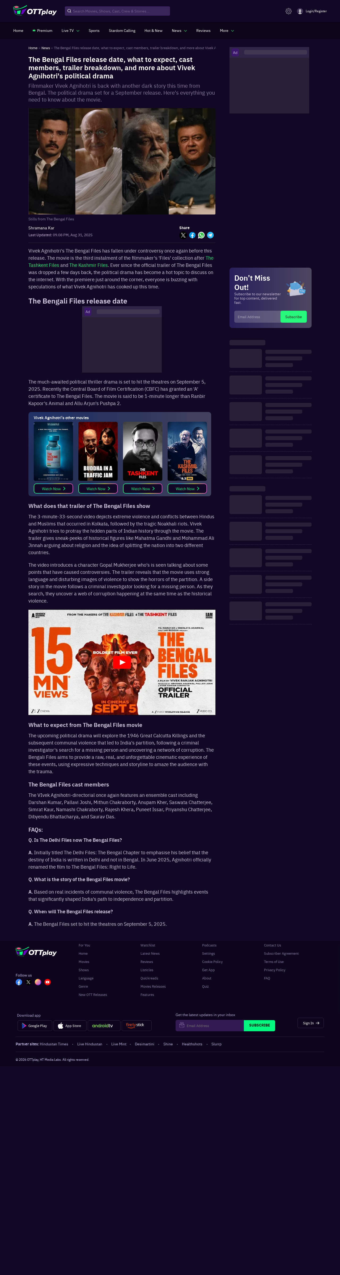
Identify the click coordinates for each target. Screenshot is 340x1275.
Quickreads (149, 978)
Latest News (150, 953)
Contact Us (272, 945)
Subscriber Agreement (281, 953)
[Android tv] (104, 1025)
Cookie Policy (212, 961)
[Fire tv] (137, 1025)
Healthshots (192, 1043)
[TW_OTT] (28, 982)
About (206, 978)
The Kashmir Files (88, 265)
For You (84, 945)
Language (86, 978)
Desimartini (144, 1043)
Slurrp (216, 1043)
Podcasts (209, 945)
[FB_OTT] (19, 982)
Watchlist (148, 945)
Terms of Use (274, 961)
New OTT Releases (93, 994)
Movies (84, 961)
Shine (168, 1043)
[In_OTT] (38, 982)
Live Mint (118, 1043)
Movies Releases (153, 986)
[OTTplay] (35, 11)
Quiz (205, 986)
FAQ (267, 978)
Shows (84, 969)
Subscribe (293, 316)
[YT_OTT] (47, 982)
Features (147, 994)
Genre (83, 986)
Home (83, 953)
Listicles (147, 969)
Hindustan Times (54, 1043)
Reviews (147, 961)
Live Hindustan (89, 1043)
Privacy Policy (274, 969)
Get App (208, 969)
